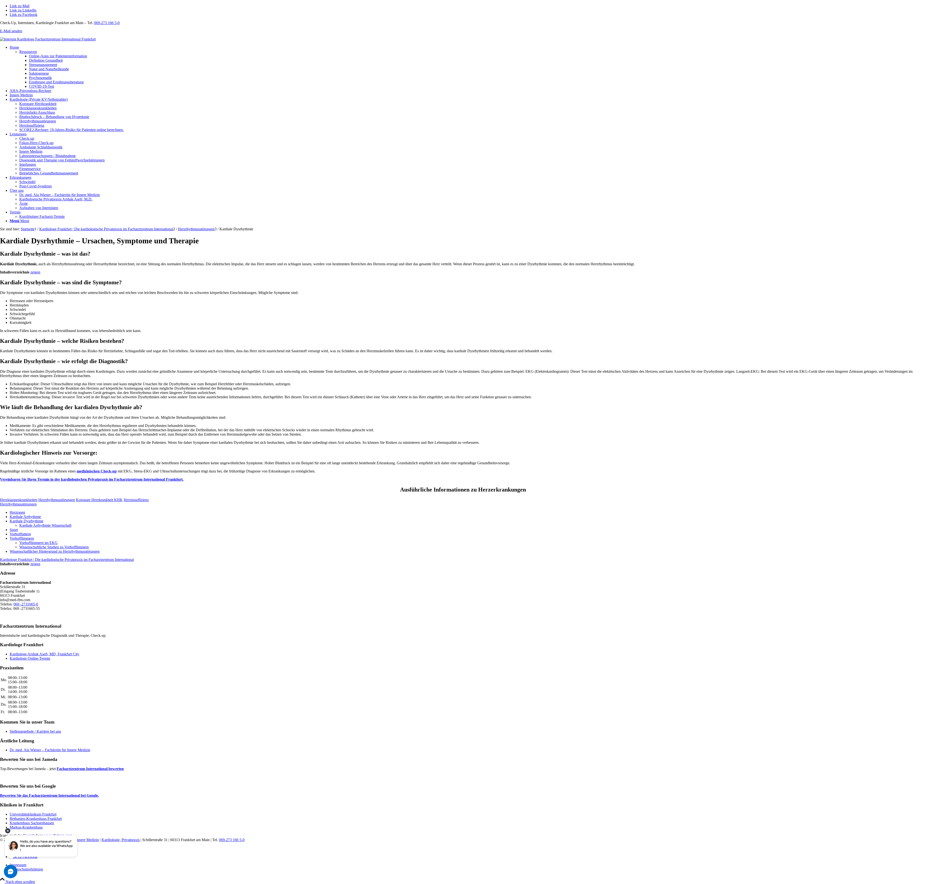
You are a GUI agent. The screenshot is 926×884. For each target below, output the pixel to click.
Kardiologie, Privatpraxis (121, 840)
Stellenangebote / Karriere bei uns (35, 731)
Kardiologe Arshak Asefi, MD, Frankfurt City (44, 654)
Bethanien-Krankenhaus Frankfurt (36, 819)
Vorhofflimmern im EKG (38, 543)
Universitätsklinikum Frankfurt (33, 814)
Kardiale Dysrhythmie (26, 521)
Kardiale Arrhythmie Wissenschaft (45, 525)
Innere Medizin (87, 840)
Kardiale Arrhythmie (25, 517)
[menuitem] (468, 67)
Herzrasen (17, 512)
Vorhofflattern (20, 534)
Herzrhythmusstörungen (18, 504)
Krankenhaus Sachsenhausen (32, 823)
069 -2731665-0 (26, 604)
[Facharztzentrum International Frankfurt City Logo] (48, 39)
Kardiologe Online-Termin (30, 658)
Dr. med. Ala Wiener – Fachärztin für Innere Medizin (50, 750)
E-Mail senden (11, 31)
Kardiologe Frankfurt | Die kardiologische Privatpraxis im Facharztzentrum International (67, 560)
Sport (14, 530)
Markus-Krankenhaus (26, 827)
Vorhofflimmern (22, 538)
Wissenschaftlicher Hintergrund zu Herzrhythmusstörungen (55, 551)
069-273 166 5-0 (107, 23)
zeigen (35, 272)
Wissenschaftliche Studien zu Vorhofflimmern (54, 547)
